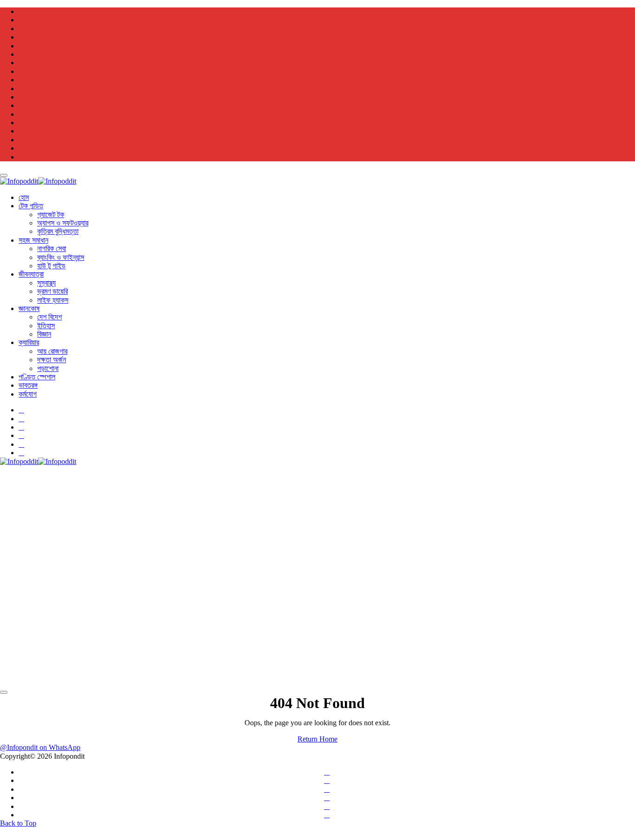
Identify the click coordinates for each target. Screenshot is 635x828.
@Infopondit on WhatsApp (40, 747)
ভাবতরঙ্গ (28, 385)
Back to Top (18, 823)
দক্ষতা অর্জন (51, 360)
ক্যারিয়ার (29, 342)
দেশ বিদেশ (49, 317)
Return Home (317, 739)
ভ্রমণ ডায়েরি (52, 291)
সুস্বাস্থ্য (46, 283)
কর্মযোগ (28, 394)
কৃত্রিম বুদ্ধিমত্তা (58, 231)
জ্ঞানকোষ (29, 308)
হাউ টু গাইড (51, 266)
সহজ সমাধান (33, 240)
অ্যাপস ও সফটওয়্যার (62, 223)
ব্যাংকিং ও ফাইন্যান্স (60, 257)
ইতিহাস (46, 326)
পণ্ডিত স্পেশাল (37, 377)
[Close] (3, 175)
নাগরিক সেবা (51, 248)
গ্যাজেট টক (50, 215)
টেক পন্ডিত (31, 206)
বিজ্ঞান (44, 334)
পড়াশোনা (48, 368)
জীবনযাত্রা (31, 274)
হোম (24, 197)
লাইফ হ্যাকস (52, 300)
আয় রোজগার (52, 351)
